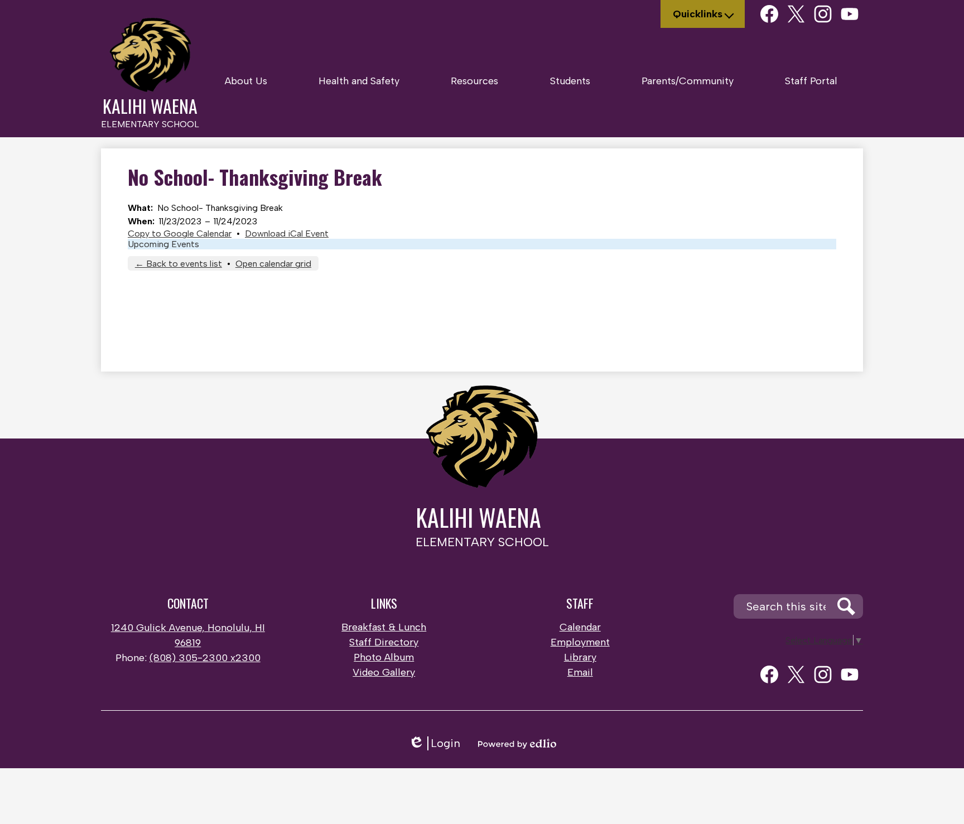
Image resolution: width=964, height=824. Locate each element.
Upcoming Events (163, 244)
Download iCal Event (287, 233)
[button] (246, 81)
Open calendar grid (273, 263)
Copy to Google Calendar (180, 233)
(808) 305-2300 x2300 (205, 658)
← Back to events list (178, 263)
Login (434, 743)
